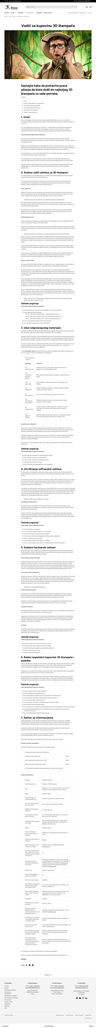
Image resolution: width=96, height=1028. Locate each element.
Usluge (13, 13)
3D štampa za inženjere (10, 995)
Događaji (6, 1006)
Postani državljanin (73, 13)
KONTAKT (23, 959)
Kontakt (89, 13)
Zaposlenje (7, 1004)
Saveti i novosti (12, 16)
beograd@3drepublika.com (32, 987)
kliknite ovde (18, 1)
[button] (90, 6)
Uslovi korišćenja (88, 1018)
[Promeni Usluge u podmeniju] (16, 13)
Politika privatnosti (69, 1015)
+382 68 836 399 (83, 986)
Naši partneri (7, 1000)
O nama (6, 986)
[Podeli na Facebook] (29, 965)
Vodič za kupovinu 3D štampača (23, 16)
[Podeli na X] (26, 965)
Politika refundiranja (79, 1015)
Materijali (20, 13)
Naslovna (6, 13)
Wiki (5, 1008)
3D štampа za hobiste (10, 990)
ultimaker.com (45, 846)
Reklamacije (82, 13)
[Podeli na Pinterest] (32, 965)
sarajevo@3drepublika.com (57, 987)
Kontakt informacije (60, 1015)
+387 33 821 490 (59, 986)
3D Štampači (29, 13)
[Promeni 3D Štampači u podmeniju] (34, 13)
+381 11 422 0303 (35, 986)
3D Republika (10, 1015)
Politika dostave (88, 1015)
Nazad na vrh (48, 975)
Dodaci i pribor (48, 13)
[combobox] (51, 6)
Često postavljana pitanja (11, 997)
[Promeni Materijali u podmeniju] (24, 13)
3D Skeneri (39, 13)
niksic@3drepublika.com (81, 987)
